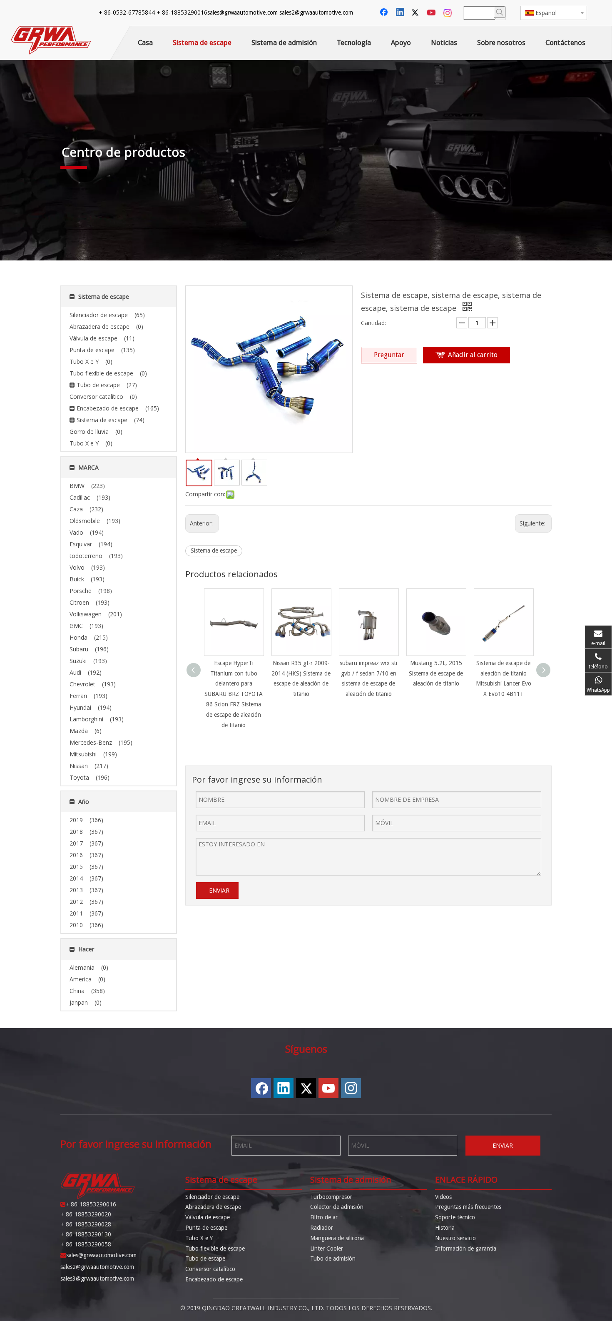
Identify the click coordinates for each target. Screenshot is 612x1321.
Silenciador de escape (212, 1196)
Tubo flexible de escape (215, 1248)
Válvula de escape (207, 1217)
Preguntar (389, 355)
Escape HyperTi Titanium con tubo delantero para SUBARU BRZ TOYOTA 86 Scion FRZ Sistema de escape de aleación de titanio (233, 694)
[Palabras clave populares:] (499, 12)
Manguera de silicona (337, 1238)
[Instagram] (448, 13)
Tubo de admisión (333, 1258)
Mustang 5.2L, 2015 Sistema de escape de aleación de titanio (436, 673)
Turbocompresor (331, 1196)
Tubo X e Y (199, 1238)
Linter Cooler (326, 1248)
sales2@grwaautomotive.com (316, 12)
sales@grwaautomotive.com (242, 12)
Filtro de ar (324, 1217)
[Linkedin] (400, 13)
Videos (443, 1196)
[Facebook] (384, 13)
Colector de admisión (336, 1206)
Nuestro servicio (455, 1238)
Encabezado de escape (214, 1279)
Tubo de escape (205, 1258)
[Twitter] (416, 13)
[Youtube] (432, 13)
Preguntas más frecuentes (468, 1206)
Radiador (321, 1227)
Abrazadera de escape (213, 1206)
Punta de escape (206, 1227)
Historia (445, 1227)
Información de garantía (465, 1248)
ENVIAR (219, 890)
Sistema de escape (214, 550)
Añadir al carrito (473, 355)
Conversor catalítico (210, 1269)
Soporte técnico (455, 1217)
